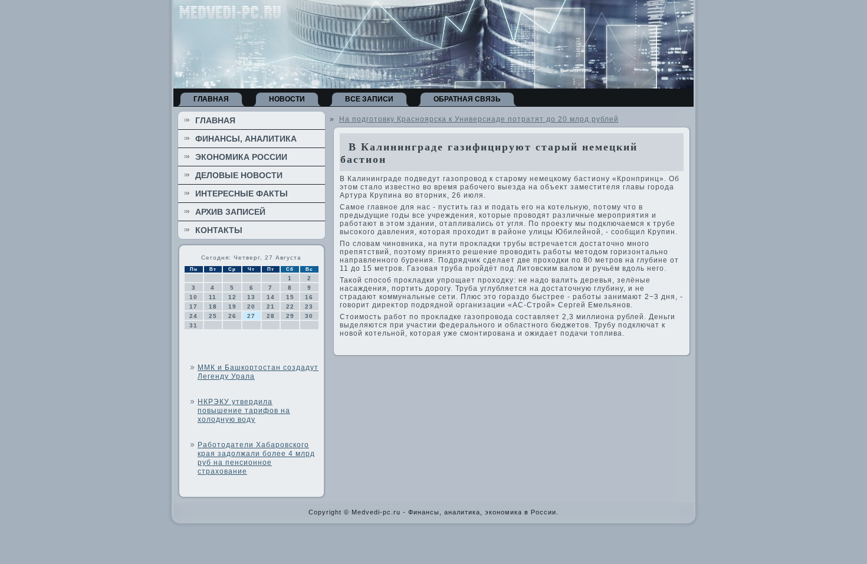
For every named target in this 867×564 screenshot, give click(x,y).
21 (271, 306)
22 (290, 306)
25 (213, 316)
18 (213, 306)
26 (232, 316)
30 (309, 316)
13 (251, 297)
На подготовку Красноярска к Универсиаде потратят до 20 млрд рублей (479, 119)
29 (290, 316)
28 (271, 316)
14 (271, 297)
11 (212, 297)
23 (309, 306)
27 (251, 316)
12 (232, 297)
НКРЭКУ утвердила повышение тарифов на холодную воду (244, 411)
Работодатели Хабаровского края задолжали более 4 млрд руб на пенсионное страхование (256, 458)
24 (193, 316)
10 (193, 297)
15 (290, 297)
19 (232, 306)
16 (309, 297)
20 (251, 306)
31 (193, 325)
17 (193, 306)
